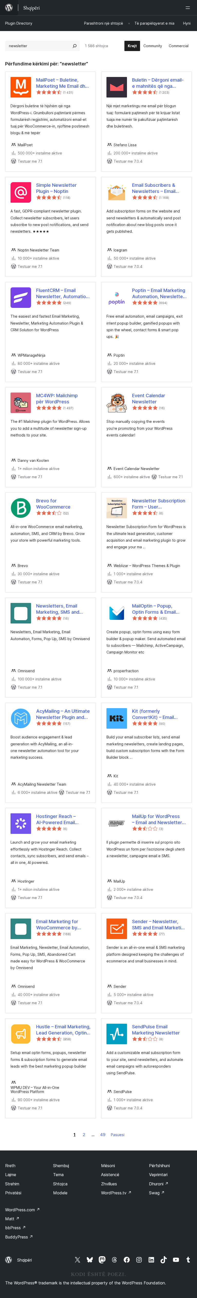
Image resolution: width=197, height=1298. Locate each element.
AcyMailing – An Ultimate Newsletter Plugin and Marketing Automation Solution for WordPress (63, 714)
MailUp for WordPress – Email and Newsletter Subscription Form (157, 819)
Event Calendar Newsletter (148, 398)
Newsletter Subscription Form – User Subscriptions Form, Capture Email (158, 504)
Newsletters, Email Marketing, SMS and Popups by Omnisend (59, 609)
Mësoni (108, 1165)
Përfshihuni (159, 1165)
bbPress (15, 1227)
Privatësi (13, 1192)
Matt (12, 1218)
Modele (60, 1192)
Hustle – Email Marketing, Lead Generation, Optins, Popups (63, 1030)
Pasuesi (117, 1135)
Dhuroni (159, 1183)
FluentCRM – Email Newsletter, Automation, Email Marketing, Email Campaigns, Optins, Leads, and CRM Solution (63, 293)
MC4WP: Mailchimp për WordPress (57, 398)
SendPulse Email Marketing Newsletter (156, 1029)
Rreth (10, 1165)
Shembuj (61, 1165)
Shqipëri (24, 1260)
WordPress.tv (116, 1192)
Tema (58, 1174)
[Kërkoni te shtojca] (75, 46)
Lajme (10, 1174)
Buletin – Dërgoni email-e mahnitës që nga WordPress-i (158, 83)
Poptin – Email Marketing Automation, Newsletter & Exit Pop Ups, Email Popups (158, 293)
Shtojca (60, 1183)
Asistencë (110, 1174)
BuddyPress (19, 1237)
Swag (157, 1192)
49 (102, 1134)
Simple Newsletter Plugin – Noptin (56, 188)
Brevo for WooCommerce (53, 503)
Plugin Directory (18, 23)
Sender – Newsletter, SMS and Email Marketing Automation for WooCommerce (159, 925)
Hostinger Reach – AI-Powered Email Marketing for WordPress (56, 819)
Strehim (12, 1183)
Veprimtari (158, 1174)
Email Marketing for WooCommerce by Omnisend (57, 925)
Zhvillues (109, 1183)
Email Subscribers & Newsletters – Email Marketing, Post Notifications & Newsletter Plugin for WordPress (155, 188)
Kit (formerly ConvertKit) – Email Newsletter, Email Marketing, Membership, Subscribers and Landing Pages (159, 714)
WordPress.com (22, 1209)
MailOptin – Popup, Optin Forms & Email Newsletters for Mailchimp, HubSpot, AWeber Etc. (154, 609)
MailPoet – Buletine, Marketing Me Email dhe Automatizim (62, 83)
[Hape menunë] (189, 7)
